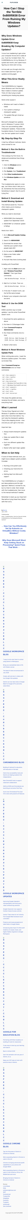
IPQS (4, 1188)
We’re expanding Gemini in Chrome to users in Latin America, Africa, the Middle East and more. (14, 1172)
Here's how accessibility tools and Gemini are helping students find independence (13, 775)
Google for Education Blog (11, 1033)
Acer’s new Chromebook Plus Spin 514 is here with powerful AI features (13, 793)
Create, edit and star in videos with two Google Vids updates (13, 677)
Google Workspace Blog (13, 653)
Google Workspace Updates (13, 895)
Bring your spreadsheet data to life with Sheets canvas (13, 666)
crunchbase (6, 1186)
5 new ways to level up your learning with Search (13, 1046)
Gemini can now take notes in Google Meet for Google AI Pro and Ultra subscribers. (13, 684)
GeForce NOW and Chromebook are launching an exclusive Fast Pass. (13, 787)
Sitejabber (6, 1198)
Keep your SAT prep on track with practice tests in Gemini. (12, 1061)
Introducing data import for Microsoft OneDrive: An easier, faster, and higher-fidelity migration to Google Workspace (14, 931)
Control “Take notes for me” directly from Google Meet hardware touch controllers (13, 916)
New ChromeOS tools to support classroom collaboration (12, 781)
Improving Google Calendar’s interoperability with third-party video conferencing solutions (12, 903)
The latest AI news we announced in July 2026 (13, 671)
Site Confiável (7, 1206)
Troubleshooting (5, 514)
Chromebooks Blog (13, 762)
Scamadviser (7, 1194)
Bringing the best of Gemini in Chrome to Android (11, 1179)
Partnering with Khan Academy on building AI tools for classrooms (13, 1041)
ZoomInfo (6, 1200)
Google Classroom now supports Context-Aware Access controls (12, 910)
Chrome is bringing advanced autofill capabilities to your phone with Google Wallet (13, 1164)
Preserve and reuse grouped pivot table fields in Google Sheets (13, 923)
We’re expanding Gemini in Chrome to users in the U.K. (14, 1158)
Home (3, 516)
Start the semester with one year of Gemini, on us (13, 1055)
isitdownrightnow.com (9, 1190)
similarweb (6, 1204)
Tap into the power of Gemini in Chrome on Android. (12, 1152)
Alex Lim (5, 510)
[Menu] (2, 2)
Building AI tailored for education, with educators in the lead (12, 768)
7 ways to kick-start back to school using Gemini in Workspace (13, 660)
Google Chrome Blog (11, 1145)
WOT (4, 1192)
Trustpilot (6, 1202)
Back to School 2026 (9, 1051)
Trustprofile (6, 1196)
